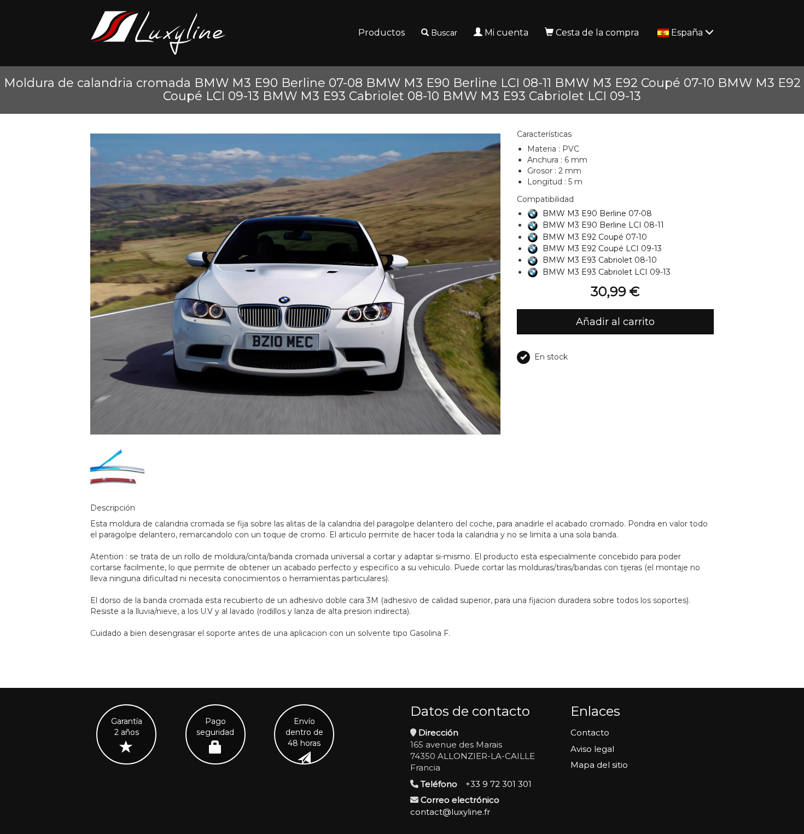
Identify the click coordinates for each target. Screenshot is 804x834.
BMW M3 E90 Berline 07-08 (597, 213)
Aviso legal (592, 749)
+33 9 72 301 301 (498, 784)
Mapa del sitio (599, 765)
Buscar (444, 33)
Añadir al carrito (615, 322)
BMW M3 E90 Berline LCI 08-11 (603, 225)
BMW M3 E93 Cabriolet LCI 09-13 (607, 272)
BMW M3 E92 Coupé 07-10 (595, 237)
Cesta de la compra (597, 32)
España (688, 32)
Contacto (589, 732)
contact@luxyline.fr (450, 812)
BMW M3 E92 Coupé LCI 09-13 (602, 248)
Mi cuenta (506, 32)
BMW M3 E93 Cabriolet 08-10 (600, 260)
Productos (381, 32)
